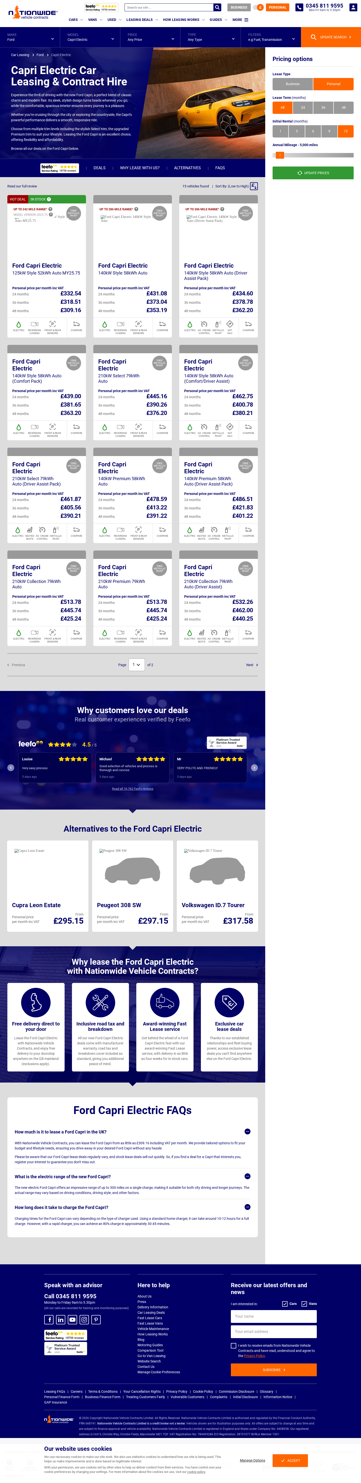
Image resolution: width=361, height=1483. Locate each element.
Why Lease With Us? (140, 168)
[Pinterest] (96, 1319)
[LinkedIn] (60, 1319)
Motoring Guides (150, 1345)
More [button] (237, 20)
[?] (49, 199)
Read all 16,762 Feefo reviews (132, 789)
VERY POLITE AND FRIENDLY (120, 768)
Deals (100, 168)
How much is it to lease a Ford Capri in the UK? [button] (61, 1131)
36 (323, 108)
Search (217, 7)
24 (303, 108)
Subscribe (272, 1370)
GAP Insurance (55, 1402)
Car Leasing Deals (151, 1313)
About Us (145, 1296)
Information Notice (278, 1397)
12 (346, 131)
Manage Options (252, 1460)
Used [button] (112, 20)
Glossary (266, 1391)
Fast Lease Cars (150, 1318)
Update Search (333, 37)
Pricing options (293, 59)
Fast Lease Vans (150, 1323)
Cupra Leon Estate (36, 905)
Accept (293, 1461)
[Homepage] (33, 12)
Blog (141, 1340)
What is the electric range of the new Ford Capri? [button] (63, 1176)
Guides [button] (216, 20)
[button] (30, 37)
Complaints (218, 1397)
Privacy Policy (254, 1356)
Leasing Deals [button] (139, 20)
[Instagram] (84, 1319)
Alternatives (187, 168)
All (282, 108)
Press (142, 1302)
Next (250, 665)
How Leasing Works (153, 1334)
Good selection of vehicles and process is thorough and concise (51, 768)
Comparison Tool (150, 1350)
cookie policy (196, 1472)
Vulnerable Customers (187, 1397)
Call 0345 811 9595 (70, 1296)
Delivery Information (153, 1307)
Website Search (149, 1361)
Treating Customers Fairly (145, 1397)
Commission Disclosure (236, 1391)
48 (344, 108)
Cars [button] (73, 20)
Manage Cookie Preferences (159, 1372)
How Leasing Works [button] (181, 20)
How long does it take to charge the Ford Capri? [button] (61, 1207)
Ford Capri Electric (37, 265)
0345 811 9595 (299, 7)
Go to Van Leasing (152, 1356)
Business (239, 7)
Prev (10, 767)
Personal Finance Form (61, 1397)
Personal (278, 7)
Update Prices (316, 173)
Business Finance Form (102, 1397)
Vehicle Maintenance (153, 1329)
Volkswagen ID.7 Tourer (213, 905)
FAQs (220, 168)
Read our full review (22, 186)
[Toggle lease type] (258, 7)
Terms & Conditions (103, 1391)
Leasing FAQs (54, 1391)
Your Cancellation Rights (142, 1391)
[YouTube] (72, 1319)
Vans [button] (92, 20)
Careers (77, 1391)
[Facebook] (49, 1319)
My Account (353, 7)
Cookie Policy (203, 1391)
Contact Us (146, 1367)
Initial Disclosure (245, 1397)
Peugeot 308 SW (119, 905)
